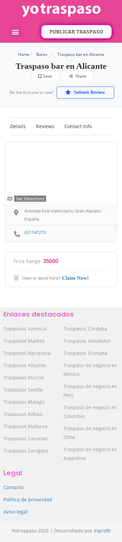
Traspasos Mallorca (25, 426)
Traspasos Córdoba (85, 328)
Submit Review (89, 92)
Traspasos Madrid (23, 341)
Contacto (13, 487)
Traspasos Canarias (25, 438)
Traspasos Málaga (23, 402)
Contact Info (78, 126)
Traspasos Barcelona (26, 353)
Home (23, 54)
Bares (41, 54)
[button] (15, 31)
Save (47, 76)
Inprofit (102, 530)
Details (18, 126)
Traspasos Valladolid (86, 341)
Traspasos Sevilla (22, 389)
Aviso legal (15, 511)
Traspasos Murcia (23, 377)
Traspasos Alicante (24, 365)
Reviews (45, 126)
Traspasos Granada (85, 353)
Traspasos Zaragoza (25, 450)
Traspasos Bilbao (22, 414)
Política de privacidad (27, 499)
